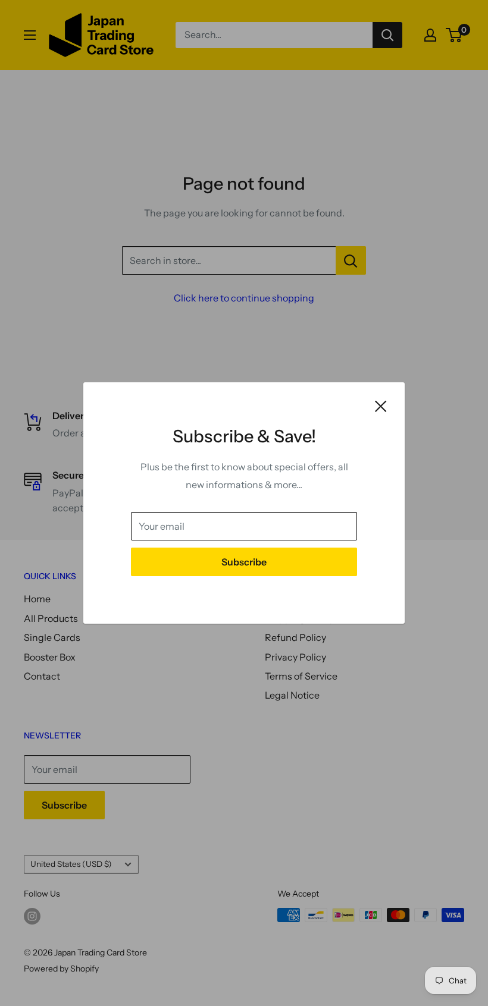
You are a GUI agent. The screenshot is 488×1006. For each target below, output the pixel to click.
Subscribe (244, 562)
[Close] (381, 405)
